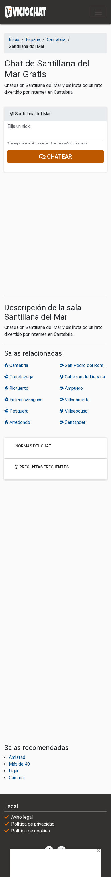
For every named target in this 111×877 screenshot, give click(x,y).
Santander (74, 422)
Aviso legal (22, 817)
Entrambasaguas (25, 399)
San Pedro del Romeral (87, 365)
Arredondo (19, 422)
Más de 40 (19, 764)
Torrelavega (20, 377)
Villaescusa (75, 411)
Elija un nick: (19, 126)
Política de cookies (30, 831)
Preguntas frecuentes (43, 466)
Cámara (16, 777)
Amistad (17, 757)
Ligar (13, 771)
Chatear (59, 156)
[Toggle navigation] (98, 12)
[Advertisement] (55, 233)
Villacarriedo (76, 399)
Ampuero (73, 388)
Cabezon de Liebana (84, 377)
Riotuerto (18, 388)
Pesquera (18, 411)
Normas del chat (33, 445)
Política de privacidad (32, 824)
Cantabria (18, 365)
